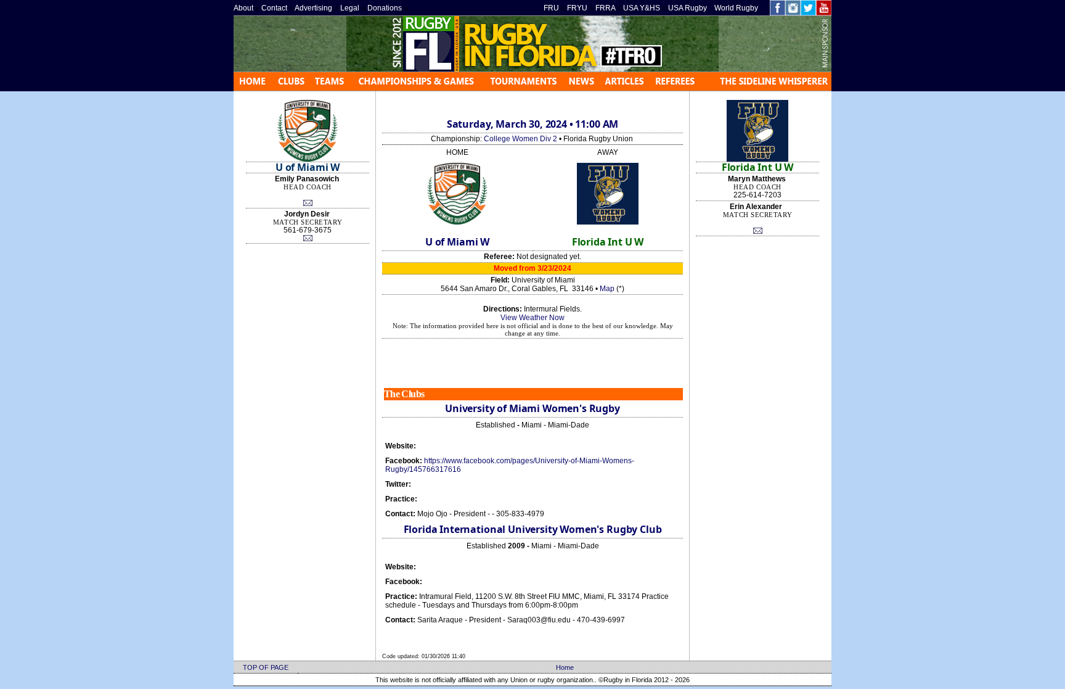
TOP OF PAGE (265, 667)
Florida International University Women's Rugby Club (533, 529)
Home (565, 667)
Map (607, 288)
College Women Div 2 (520, 138)
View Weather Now (532, 317)
